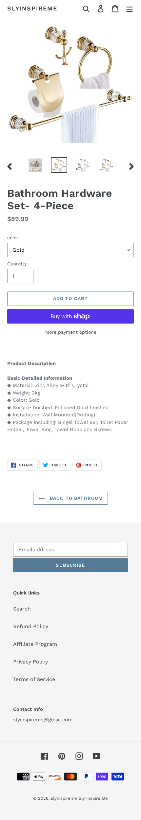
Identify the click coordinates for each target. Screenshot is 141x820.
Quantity (17, 263)
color (12, 237)
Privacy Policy (30, 662)
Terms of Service (34, 679)
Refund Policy (30, 626)
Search (22, 609)
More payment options (70, 332)
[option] (35, 165)
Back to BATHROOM (75, 498)
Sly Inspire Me (93, 798)
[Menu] (129, 8)
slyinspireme (32, 8)
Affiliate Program (35, 644)
